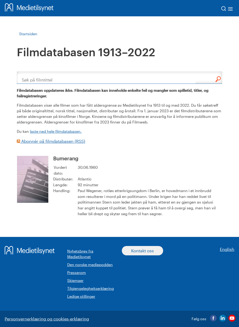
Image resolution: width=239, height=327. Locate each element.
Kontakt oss (142, 250)
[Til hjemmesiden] (29, 8)
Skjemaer (75, 280)
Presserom (76, 272)
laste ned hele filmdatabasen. (56, 131)
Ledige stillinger (81, 296)
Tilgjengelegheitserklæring (90, 288)
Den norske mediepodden (90, 264)
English (227, 249)
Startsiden (28, 34)
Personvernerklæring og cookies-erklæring (47, 318)
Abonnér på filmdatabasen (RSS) (52, 141)
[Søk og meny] (227, 9)
